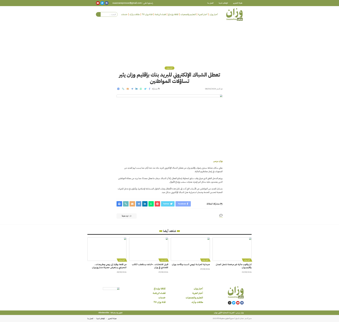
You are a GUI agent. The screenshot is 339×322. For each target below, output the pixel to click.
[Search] (98, 14)
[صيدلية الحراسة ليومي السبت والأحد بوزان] (190, 249)
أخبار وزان (170, 68)
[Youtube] (238, 302)
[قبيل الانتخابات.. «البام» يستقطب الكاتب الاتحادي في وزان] (148, 249)
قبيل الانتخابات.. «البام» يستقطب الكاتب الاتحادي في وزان (150, 266)
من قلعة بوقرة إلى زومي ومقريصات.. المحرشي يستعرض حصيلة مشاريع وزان (109, 266)
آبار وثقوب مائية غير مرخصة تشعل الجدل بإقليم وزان (234, 266)
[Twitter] (233, 302)
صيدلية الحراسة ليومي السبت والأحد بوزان (191, 264)
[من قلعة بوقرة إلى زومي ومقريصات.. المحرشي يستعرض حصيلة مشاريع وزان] (106, 249)
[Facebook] (242, 302)
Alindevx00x (103, 312)
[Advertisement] (169, 42)
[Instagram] (229, 302)
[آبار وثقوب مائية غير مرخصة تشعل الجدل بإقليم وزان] (232, 249)
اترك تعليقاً (125, 216)
